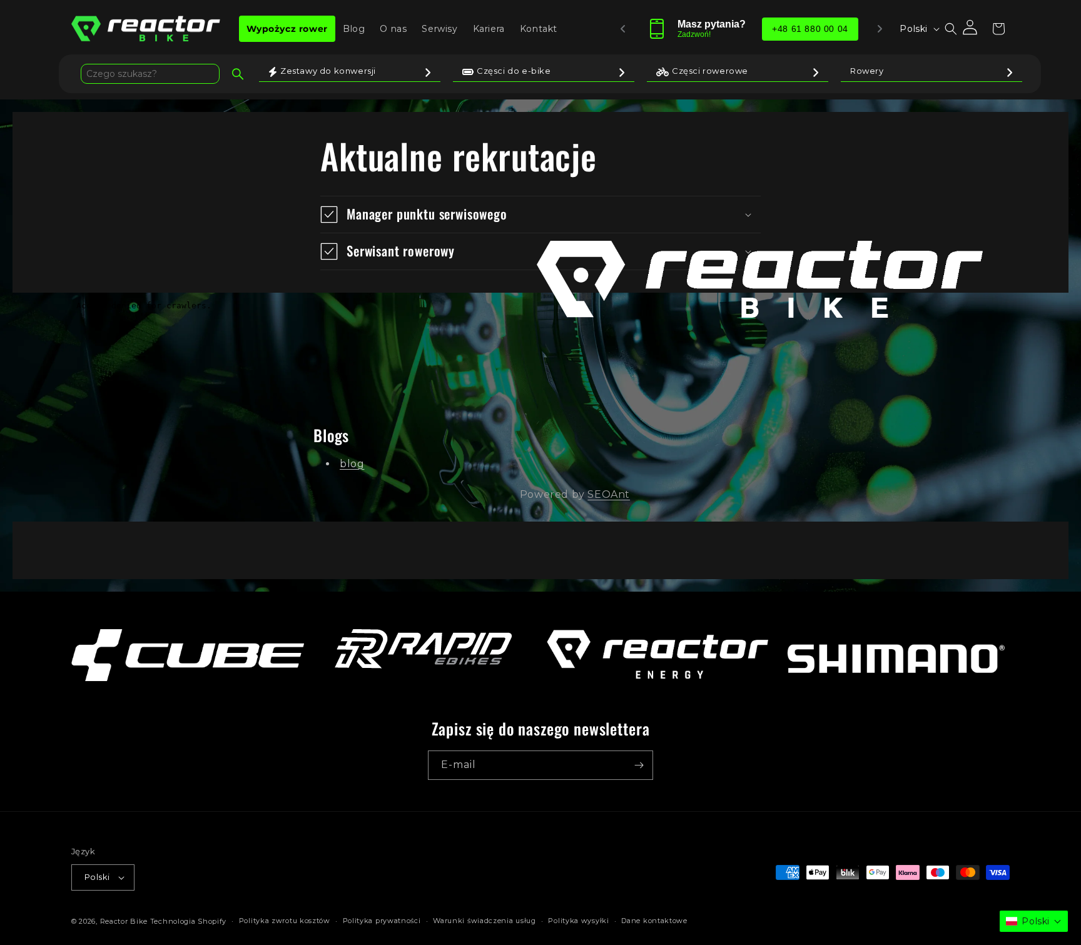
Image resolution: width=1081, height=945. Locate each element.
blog (352, 464)
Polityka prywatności (382, 920)
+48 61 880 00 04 (811, 29)
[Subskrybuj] (638, 765)
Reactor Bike (124, 921)
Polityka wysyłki (578, 920)
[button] (951, 29)
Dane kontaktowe (654, 920)
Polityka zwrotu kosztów (284, 920)
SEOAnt (608, 494)
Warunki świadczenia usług (484, 920)
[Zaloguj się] (971, 29)
